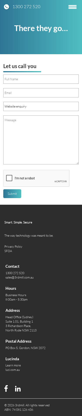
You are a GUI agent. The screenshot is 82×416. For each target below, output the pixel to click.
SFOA (8, 251)
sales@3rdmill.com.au (19, 277)
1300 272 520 (26, 6)
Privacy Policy (13, 246)
